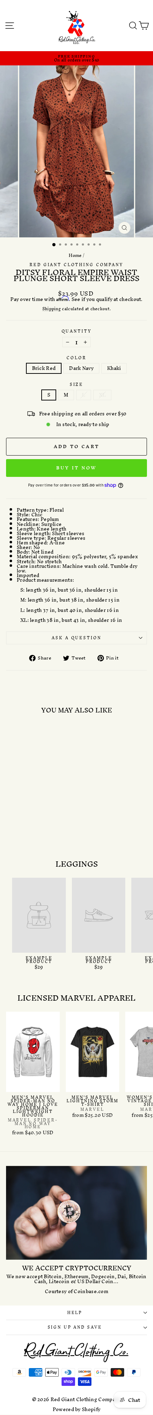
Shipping (51, 309)
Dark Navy (81, 368)
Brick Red (44, 368)
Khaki (114, 368)
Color (76, 358)
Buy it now (76, 468)
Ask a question (76, 638)
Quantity (77, 331)
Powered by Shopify (76, 1409)
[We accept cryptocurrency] (76, 1213)
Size (76, 385)
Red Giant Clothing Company (76, 264)
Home (75, 255)
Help (74, 1312)
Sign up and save (75, 1327)
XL (102, 395)
